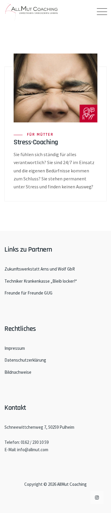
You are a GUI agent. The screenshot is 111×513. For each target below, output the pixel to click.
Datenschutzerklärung (25, 360)
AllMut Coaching (72, 484)
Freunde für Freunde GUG (28, 293)
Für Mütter (40, 134)
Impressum (14, 348)
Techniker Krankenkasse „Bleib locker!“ (40, 281)
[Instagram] (97, 497)
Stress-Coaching (36, 142)
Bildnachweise (17, 372)
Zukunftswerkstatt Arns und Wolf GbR (39, 269)
